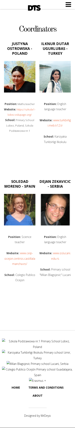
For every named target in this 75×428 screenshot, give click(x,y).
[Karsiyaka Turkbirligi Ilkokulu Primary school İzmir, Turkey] (37, 358)
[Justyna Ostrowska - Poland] (19, 77)
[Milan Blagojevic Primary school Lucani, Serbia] (37, 364)
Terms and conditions (46, 387)
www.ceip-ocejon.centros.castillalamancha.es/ (19, 258)
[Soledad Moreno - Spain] (19, 209)
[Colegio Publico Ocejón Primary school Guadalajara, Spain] (37, 375)
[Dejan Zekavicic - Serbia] (55, 209)
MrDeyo (46, 416)
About (38, 395)
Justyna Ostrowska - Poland (19, 48)
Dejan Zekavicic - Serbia (55, 184)
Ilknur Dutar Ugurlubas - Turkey (55, 48)
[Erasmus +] (37, 381)
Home (16, 387)
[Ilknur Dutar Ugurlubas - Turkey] (55, 77)
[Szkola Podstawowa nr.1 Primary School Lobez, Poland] (37, 347)
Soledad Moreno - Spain (19, 184)
